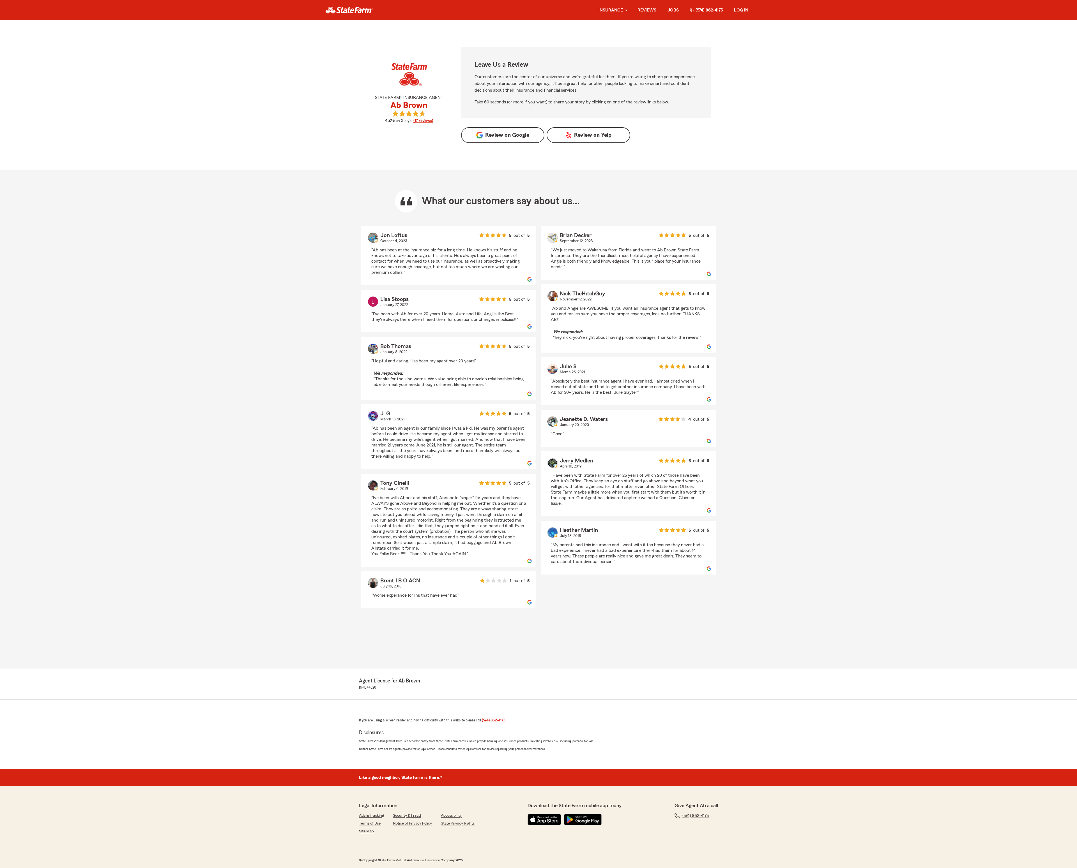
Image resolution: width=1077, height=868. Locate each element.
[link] (349, 10)
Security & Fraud (407, 816)
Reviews (647, 10)
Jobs (673, 10)
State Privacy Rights (458, 823)
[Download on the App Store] (544, 819)
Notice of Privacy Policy (412, 823)
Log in (741, 10)
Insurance (611, 10)
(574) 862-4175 (709, 10)
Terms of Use (370, 823)
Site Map (366, 831)
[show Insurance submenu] (625, 10)
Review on (507, 135)
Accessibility (451, 816)
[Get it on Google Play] (583, 819)
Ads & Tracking (371, 816)
